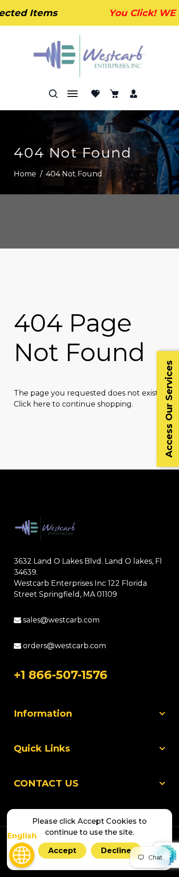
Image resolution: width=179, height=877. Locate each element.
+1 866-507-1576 (60, 675)
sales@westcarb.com (60, 620)
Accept (62, 850)
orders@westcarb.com (63, 645)
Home (25, 174)
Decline (116, 850)
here (41, 404)
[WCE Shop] (89, 56)
